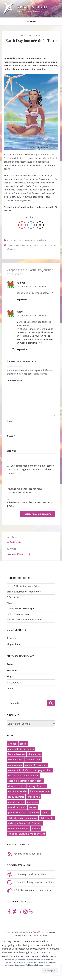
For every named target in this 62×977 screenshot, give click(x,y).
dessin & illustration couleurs (23, 246)
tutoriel (36, 828)
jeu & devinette (16, 796)
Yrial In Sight (32, 7)
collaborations (15, 759)
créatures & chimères (19, 770)
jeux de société (16, 801)
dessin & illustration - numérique (30, 240)
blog (9, 240)
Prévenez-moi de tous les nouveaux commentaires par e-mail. (24, 490)
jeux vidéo (32, 801)
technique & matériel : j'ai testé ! (24, 823)
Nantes (32, 807)
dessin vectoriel (16, 786)
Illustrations (13, 682)
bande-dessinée (16, 754)
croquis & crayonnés (35, 764)
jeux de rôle (34, 796)
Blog (9, 676)
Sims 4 (45, 812)
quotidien (45, 246)
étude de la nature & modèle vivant (26, 833)
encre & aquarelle (17, 791)
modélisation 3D (16, 807)
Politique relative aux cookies (38, 965)
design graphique (43, 770)
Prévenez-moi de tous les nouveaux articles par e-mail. (30, 504)
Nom (10, 421)
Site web (11, 450)
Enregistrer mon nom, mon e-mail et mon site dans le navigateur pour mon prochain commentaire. (30, 469)
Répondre (22, 299)
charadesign (34, 754)
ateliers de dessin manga (21, 748)
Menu (33, 21)
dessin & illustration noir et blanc (25, 780)
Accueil (10, 664)
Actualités (12, 670)
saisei (41, 35)
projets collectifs (16, 812)
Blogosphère (13, 644)
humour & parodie (39, 791)
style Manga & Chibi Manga (22, 817)
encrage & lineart (37, 786)
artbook (12, 743)
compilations (15, 764)
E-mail (11, 436)
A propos (11, 638)
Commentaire (15, 380)
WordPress (39, 932)
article (23, 743)
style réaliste (46, 817)
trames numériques (18, 828)
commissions (33, 759)
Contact (11, 688)
